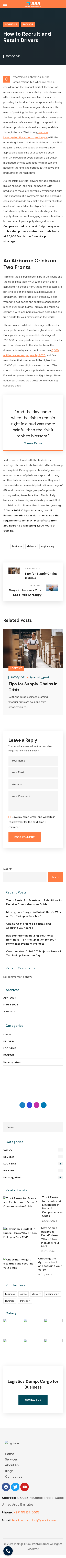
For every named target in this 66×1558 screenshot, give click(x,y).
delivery (31, 546)
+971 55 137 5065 (26, 1512)
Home (9, 1454)
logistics (9, 1300)
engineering (47, 546)
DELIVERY (8, 1041)
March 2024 (10, 1004)
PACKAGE (28, 24)
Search (7, 869)
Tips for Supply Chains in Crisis (33, 687)
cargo (23, 1293)
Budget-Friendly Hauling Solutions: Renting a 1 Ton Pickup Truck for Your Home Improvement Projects (31, 939)
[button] (61, 4)
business (17, 546)
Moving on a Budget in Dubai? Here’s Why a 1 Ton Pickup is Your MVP (33, 914)
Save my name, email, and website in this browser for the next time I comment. (31, 822)
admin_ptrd (41, 677)
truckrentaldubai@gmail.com (34, 1520)
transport (25, 1300)
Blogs (9, 1471)
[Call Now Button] (8, 1550)
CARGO (7, 1034)
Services (11, 1459)
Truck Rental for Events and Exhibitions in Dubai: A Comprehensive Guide (34, 902)
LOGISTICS (11, 24)
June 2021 (9, 1011)
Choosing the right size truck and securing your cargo (28, 926)
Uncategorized (12, 1062)
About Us (12, 1465)
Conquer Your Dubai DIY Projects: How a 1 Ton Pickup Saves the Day (33, 953)
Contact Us (13, 1476)
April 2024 (9, 997)
